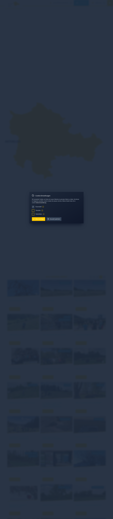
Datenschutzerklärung (41, 202)
